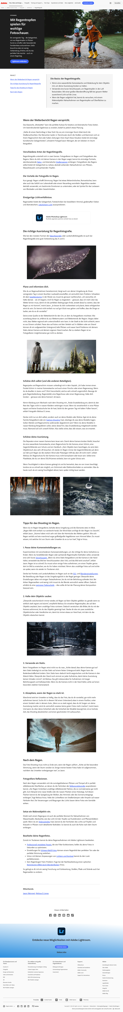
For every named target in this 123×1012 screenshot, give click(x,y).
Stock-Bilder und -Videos (9, 985)
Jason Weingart (29, 893)
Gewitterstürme (36, 297)
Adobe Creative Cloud (12, 7)
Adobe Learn (81, 972)
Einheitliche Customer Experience (36, 972)
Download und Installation (84, 967)
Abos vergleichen (69, 3)
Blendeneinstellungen (89, 573)
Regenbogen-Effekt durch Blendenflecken (43, 865)
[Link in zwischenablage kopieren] (72, 915)
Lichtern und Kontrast (65, 856)
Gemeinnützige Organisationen (60, 969)
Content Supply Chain (33, 969)
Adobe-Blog (105, 993)
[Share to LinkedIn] (59, 915)
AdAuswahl (117, 1008)
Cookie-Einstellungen (114, 1006)
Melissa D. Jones (42, 893)
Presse (104, 975)
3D (3, 980)
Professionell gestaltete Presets (39, 844)
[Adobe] (4, 3)
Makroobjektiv (44, 822)
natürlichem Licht (45, 204)
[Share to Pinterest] (63, 915)
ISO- (74, 573)
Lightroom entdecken (19, 61)
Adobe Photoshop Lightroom (56, 217)
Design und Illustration (8, 972)
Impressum (86, 1006)
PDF (4, 977)
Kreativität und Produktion (34, 974)
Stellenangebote (106, 970)
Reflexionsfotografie (77, 786)
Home (2, 7)
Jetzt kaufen (78, 3)
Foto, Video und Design (15, 3)
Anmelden (118, 3)
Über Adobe (105, 967)
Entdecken (29, 7)
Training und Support (36, 3)
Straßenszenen (62, 162)
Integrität (104, 988)
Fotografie (26, 3)
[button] (110, 3)
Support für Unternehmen (84, 975)
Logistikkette (105, 983)
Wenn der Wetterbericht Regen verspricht (24, 79)
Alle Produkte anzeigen (8, 987)
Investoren (104, 980)
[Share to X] (55, 915)
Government (56, 972)
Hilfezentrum (81, 965)
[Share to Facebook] (50, 915)
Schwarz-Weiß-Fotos (49, 850)
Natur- (39, 162)
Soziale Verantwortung (107, 978)
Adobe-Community (82, 970)
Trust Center (105, 985)
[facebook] (18, 1006)
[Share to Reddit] (68, 915)
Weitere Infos (61, 952)
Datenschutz (93, 1006)
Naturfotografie (56, 236)
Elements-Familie (7, 982)
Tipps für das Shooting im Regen (21, 88)
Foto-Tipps (47, 3)
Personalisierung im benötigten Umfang (37, 967)
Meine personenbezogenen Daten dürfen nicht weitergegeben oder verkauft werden (92, 1008)
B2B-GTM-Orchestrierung (34, 977)
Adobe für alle (105, 991)
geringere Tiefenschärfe (45, 585)
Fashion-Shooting (53, 420)
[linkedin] (28, 1006)
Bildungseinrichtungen (58, 967)
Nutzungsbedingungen (102, 1006)
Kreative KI (5, 967)
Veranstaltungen (106, 972)
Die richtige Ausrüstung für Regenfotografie (25, 84)
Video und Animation (8, 974)
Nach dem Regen (16, 92)
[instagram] (22, 1006)
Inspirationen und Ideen (57, 3)
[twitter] (25, 1006)
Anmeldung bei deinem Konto (109, 965)
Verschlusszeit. (41, 558)
